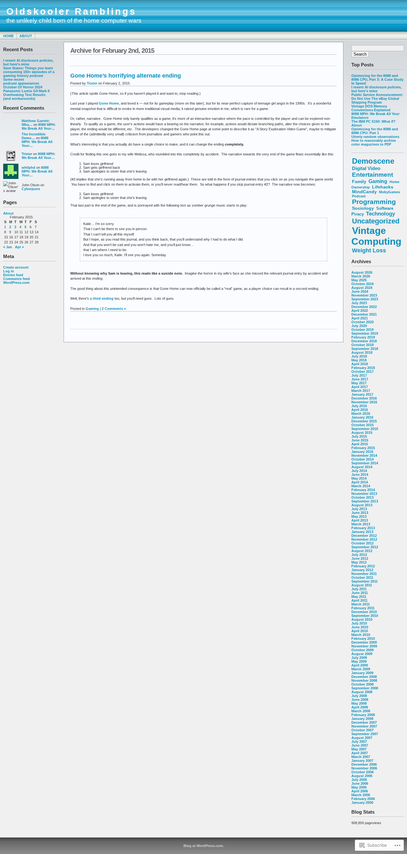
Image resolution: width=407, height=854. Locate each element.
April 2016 (359, 410)
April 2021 (359, 318)
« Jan (7, 247)
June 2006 (359, 783)
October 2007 (362, 730)
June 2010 (359, 627)
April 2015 (359, 444)
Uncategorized (375, 221)
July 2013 (359, 509)
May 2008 (359, 703)
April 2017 (359, 387)
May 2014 (359, 478)
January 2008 (362, 719)
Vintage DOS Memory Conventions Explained (370, 108)
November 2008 (364, 680)
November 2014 (364, 455)
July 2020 (359, 326)
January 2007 (362, 760)
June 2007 (359, 745)
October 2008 (362, 684)
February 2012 (363, 566)
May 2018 (359, 360)
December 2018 (364, 341)
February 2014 (363, 490)
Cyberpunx (31, 189)
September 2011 (364, 581)
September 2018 (364, 349)
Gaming (378, 181)
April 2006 (359, 791)
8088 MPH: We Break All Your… (39, 126)
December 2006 (364, 764)
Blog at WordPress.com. (203, 846)
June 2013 (359, 513)
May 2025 (359, 280)
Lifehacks (382, 186)
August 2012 (361, 551)
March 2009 (360, 669)
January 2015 (362, 452)
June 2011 (359, 593)
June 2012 (359, 558)
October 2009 (362, 650)
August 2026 (361, 272)
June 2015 (359, 440)
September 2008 (364, 688)
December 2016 (364, 398)
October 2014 (362, 459)
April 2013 (359, 520)
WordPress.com (16, 282)
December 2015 (364, 421)
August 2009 (361, 654)
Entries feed (13, 275)
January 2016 (362, 417)
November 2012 (364, 539)
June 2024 (359, 291)
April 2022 (359, 310)
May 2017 (359, 383)
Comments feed (16, 279)
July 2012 (359, 555)
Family (359, 181)
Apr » (19, 247)
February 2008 (363, 715)
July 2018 (359, 356)
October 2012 (362, 543)
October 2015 (362, 425)
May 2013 (359, 516)
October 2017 (362, 371)
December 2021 (364, 314)
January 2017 (362, 394)
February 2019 (363, 337)
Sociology (363, 208)
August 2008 (361, 692)
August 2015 (361, 432)
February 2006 (363, 799)
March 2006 (360, 795)
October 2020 (362, 322)
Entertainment (372, 174)
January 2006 (362, 802)
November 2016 (364, 402)
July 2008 (359, 696)
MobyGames (389, 192)
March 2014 (360, 486)
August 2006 (361, 776)
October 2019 (362, 329)
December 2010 (364, 612)
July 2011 (359, 589)
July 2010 (359, 623)
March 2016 (360, 413)
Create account (16, 267)
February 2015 (363, 448)
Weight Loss (369, 250)
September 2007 (364, 734)
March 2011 (360, 604)
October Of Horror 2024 (22, 87)
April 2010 (359, 631)
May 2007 (359, 749)
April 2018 (359, 364)
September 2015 (364, 429)
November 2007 (364, 726)
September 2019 (364, 333)
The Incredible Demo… (33, 136)
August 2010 (361, 619)
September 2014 (364, 463)
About (25, 36)
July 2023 (359, 303)
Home (8, 36)
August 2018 (361, 352)
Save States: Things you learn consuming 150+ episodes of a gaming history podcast (28, 72)
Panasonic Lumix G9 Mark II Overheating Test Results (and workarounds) (26, 94)
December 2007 (364, 722)
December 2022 (364, 307)
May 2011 (358, 596)
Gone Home (109, 103)
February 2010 (363, 638)
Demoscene (373, 161)
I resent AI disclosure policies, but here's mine (376, 89)
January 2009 (362, 673)
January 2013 (362, 532)
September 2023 (364, 299)
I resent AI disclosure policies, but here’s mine (28, 62)
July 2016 (359, 406)
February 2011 (363, 608)
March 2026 (360, 276)
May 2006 (359, 787)
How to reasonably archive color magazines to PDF (373, 142)
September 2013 (364, 501)
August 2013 (361, 505)
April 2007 (359, 753)
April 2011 (359, 600)
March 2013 (360, 524)
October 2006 (362, 772)
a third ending (102, 298)
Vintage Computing (376, 236)
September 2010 (364, 616)
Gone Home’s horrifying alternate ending (125, 75)
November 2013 (364, 493)
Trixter (27, 154)
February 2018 (363, 368)
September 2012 (364, 547)
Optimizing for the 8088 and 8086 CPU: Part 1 (374, 131)
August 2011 (361, 585)
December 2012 (364, 535)
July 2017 (359, 375)
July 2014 (359, 471)
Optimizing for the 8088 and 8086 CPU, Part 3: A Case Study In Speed (377, 79)
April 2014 (359, 482)
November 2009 (364, 646)
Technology (380, 214)
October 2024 (362, 284)
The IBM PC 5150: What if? (373, 121)
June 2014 (359, 474)
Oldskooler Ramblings (71, 11)
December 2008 (364, 677)
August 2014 (361, 467)
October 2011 (362, 577)
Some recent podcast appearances (21, 81)
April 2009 (359, 665)
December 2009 (364, 642)
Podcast (359, 196)
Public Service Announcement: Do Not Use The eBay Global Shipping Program (377, 98)
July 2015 (359, 436)
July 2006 (359, 780)
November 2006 (364, 768)
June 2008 (359, 699)
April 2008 (359, 707)
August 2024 (361, 288)
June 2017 (359, 379)
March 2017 (360, 391)
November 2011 (364, 574)
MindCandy (364, 191)
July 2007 (359, 741)
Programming (374, 201)
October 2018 (362, 345)
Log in (8, 271)
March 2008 (360, 711)
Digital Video (366, 168)
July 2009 (359, 657)
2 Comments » (114, 309)
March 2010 (360, 635)
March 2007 (360, 757)
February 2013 (363, 528)
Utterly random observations (375, 137)
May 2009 (359, 661)
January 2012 (362, 570)
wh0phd (28, 167)
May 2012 (359, 562)
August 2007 (361, 738)
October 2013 (362, 497)
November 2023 (364, 295)
